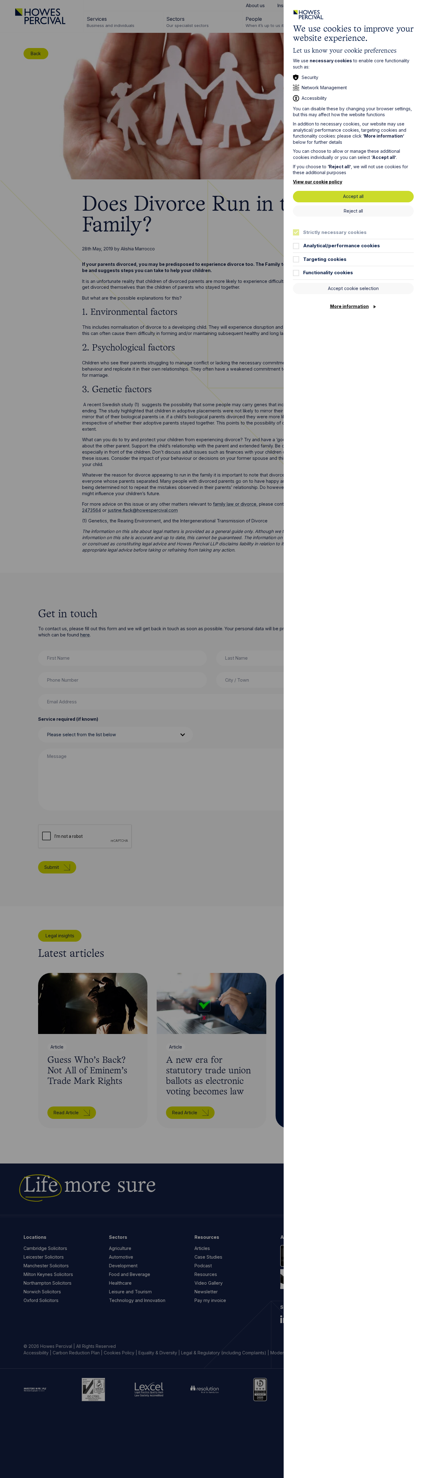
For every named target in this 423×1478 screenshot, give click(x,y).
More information (349, 306)
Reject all (353, 210)
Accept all (353, 196)
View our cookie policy (317, 181)
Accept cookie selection (353, 288)
